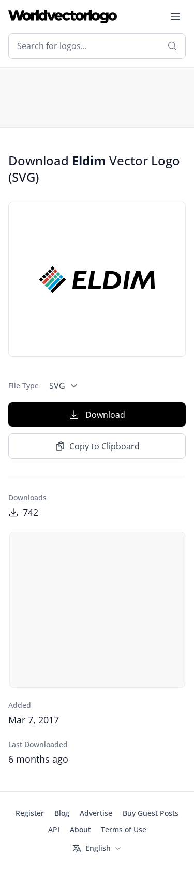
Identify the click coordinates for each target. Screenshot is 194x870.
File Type (23, 385)
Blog (61, 813)
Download (105, 414)
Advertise (96, 813)
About (80, 829)
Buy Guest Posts (150, 813)
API (53, 829)
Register (30, 813)
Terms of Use (123, 829)
